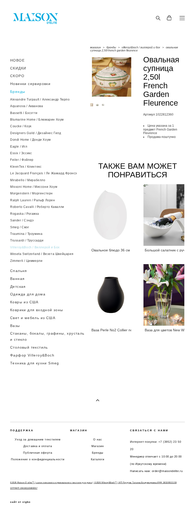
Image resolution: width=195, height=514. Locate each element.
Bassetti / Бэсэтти (24, 113)
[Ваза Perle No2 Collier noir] (110, 295)
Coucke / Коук (20, 126)
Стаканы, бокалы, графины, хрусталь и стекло (47, 336)
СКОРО (17, 76)
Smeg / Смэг (19, 227)
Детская (18, 286)
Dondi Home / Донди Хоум (30, 139)
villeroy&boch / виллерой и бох (141, 47)
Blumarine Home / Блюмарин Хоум (37, 119)
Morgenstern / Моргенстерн (31, 193)
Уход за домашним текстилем (38, 439)
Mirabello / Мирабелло (27, 180)
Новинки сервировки (30, 84)
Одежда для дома (27, 294)
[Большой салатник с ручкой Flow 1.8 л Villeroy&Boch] (164, 215)
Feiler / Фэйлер (22, 160)
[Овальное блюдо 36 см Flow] (110, 215)
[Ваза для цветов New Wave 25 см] (164, 295)
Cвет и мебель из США (32, 318)
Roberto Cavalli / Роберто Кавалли (37, 207)
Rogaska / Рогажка (24, 214)
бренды (111, 47)
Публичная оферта (37, 452)
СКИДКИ (18, 68)
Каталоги (98, 459)
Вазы (15, 326)
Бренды (17, 92)
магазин (95, 47)
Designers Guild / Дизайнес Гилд (35, 133)
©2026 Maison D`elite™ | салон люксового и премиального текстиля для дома (51, 482)
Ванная (17, 279)
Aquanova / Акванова (26, 106)
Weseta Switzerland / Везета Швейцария (41, 254)
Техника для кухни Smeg (34, 363)
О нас (97, 439)
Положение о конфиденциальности (37, 459)
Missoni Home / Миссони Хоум (33, 187)
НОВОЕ (17, 60)
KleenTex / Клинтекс (25, 166)
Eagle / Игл (18, 146)
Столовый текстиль (29, 347)
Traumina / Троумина (26, 234)
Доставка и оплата (37, 446)
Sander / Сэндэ (22, 220)
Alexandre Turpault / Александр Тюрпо (40, 99)
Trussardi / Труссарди (27, 240)
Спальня (18, 271)
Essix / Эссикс (21, 153)
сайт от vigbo (20, 502)
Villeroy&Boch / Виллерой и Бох (35, 247)
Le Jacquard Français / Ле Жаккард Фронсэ (43, 173)
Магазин (97, 446)
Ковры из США (24, 302)
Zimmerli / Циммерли (26, 261)
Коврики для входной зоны (36, 310)
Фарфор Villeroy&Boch (32, 355)
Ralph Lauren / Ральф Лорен (32, 200)
